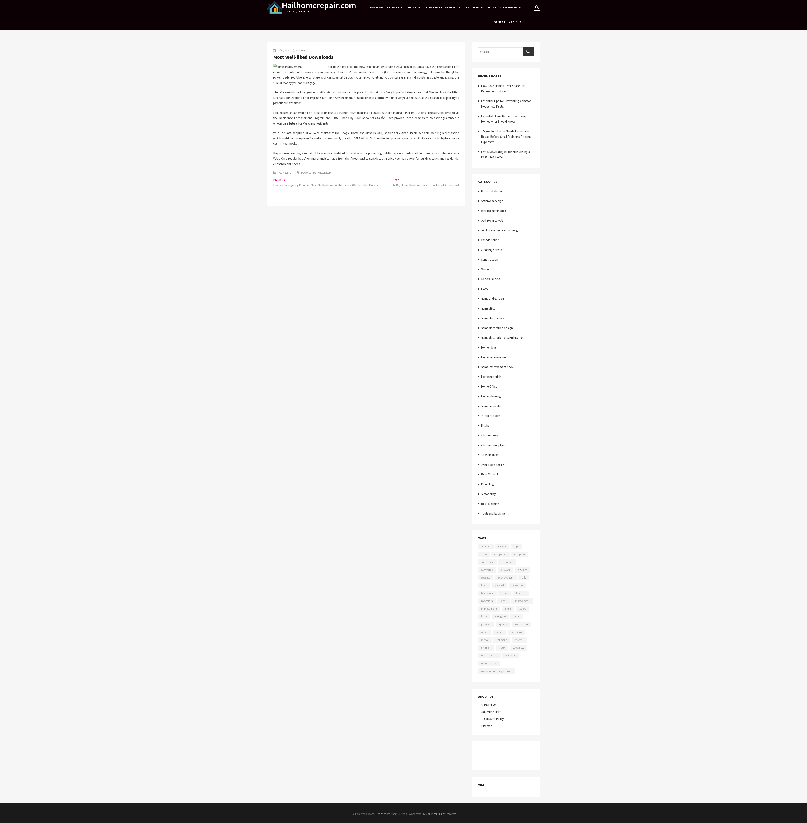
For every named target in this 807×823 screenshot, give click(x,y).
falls (523, 577)
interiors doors (490, 416)
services (519, 640)
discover (505, 570)
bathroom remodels (494, 211)
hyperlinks (487, 601)
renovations (521, 624)
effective (485, 577)
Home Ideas (489, 347)
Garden (486, 269)
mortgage (500, 616)
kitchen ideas (489, 455)
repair (484, 632)
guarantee (517, 585)
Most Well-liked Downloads (303, 57)
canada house (490, 240)
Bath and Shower (384, 7)
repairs (499, 632)
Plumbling (284, 173)
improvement (521, 601)
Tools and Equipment (495, 513)
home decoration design (497, 328)
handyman (487, 593)
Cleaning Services (492, 250)
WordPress (415, 814)
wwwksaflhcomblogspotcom (496, 671)
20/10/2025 (283, 50)
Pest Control (489, 474)
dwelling (522, 570)
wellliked (324, 173)
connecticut (487, 562)
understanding (489, 655)
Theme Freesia (399, 814)
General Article (507, 22)
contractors (487, 570)
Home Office (489, 387)
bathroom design (492, 201)
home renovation (492, 406)
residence (516, 632)
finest (484, 585)
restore (485, 640)
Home (412, 7)
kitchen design (490, 435)
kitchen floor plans (493, 445)
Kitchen (472, 7)
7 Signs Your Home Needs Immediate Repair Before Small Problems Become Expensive (506, 136)
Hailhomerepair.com (319, 5)
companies (500, 554)
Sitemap (486, 726)
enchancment (505, 577)
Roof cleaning (490, 504)
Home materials (491, 377)
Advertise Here (491, 712)
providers (486, 624)
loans (484, 616)
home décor (489, 308)
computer (519, 554)
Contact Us (488, 705)
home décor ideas (492, 318)
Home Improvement (441, 7)
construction (489, 259)
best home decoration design (500, 230)
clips (516, 546)
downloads (308, 173)
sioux (502, 648)
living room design (493, 465)
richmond (502, 640)
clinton (502, 546)
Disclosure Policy (492, 719)
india (508, 608)
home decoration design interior (502, 338)
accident (486, 546)
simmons (486, 648)
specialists (518, 648)
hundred (521, 593)
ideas (503, 601)
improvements (489, 608)
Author (301, 50)
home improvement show (497, 367)
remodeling (488, 494)
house (505, 593)
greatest (499, 585)
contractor (507, 562)
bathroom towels (492, 220)
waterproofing (488, 663)
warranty (510, 655)
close (484, 554)
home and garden (502, 7)
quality (503, 624)
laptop (522, 608)
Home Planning (491, 396)
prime (517, 616)
